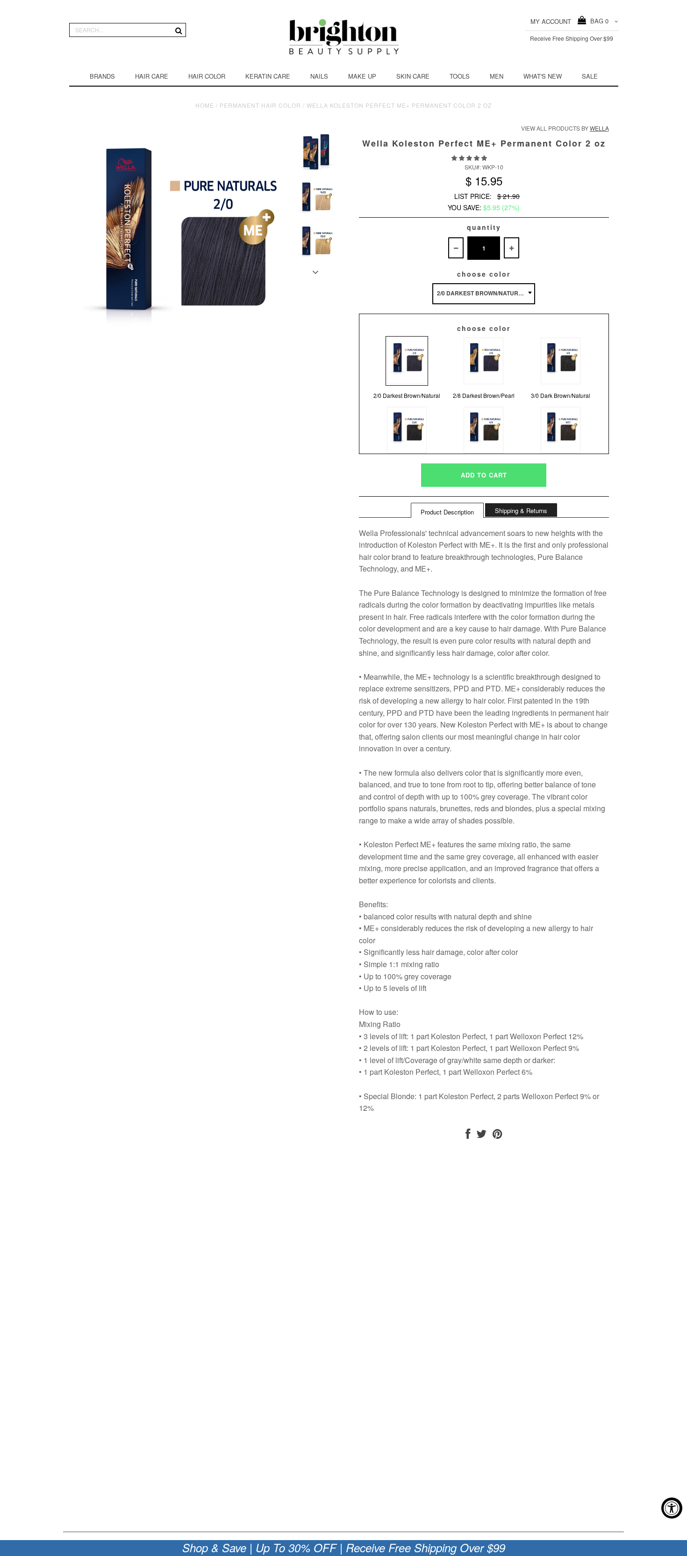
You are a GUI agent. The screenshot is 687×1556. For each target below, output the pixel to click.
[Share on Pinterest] (497, 1135)
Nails (319, 76)
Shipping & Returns (521, 510)
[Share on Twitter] (481, 1135)
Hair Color (206, 76)
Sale (590, 76)
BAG (597, 20)
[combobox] (483, 293)
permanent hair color (260, 105)
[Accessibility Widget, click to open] (671, 1508)
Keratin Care (267, 76)
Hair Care (151, 76)
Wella (599, 128)
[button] (469, 157)
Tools (460, 76)
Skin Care (412, 76)
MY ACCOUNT (550, 21)
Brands (102, 76)
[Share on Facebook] (467, 1135)
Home (204, 105)
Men (496, 76)
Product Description (447, 511)
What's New (542, 76)
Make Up (362, 76)
